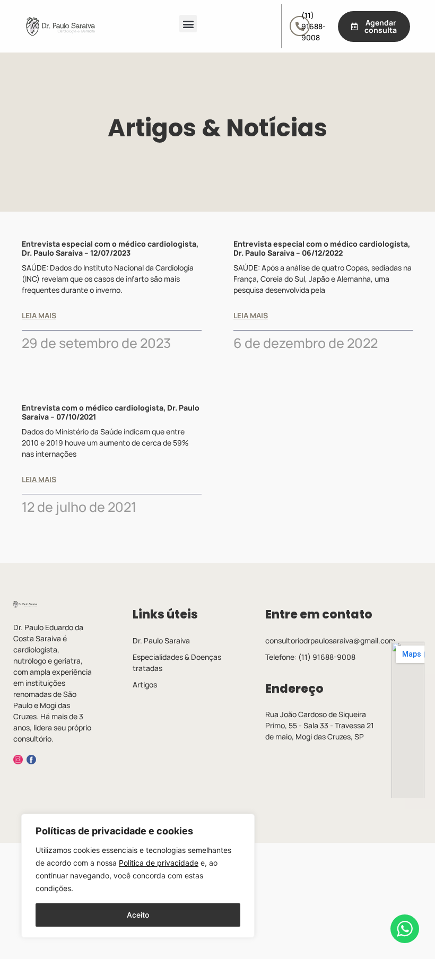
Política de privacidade (158, 862)
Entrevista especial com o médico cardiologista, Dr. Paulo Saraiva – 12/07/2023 (110, 248)
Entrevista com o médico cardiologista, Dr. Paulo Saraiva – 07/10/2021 (110, 412)
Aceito (138, 914)
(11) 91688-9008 (313, 26)
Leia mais (39, 315)
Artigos (145, 684)
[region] (138, 876)
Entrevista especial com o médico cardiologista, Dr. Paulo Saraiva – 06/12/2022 (321, 248)
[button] (188, 23)
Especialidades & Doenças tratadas (177, 662)
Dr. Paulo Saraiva (161, 640)
